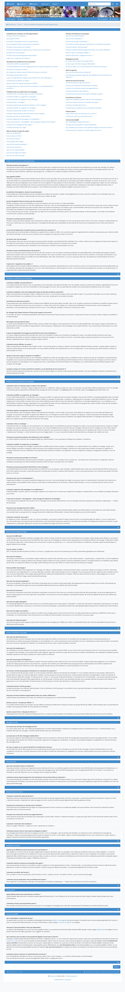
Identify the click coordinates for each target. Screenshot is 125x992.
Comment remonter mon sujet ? (16, 127)
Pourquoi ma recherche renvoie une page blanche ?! (82, 88)
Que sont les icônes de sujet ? (15, 155)
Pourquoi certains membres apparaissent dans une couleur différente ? (88, 50)
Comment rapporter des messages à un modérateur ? (23, 119)
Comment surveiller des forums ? (76, 105)
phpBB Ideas (100, 929)
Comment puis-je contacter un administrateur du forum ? (84, 130)
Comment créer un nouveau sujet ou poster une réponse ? (24, 94)
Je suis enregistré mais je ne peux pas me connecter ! (23, 44)
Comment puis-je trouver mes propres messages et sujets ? (84, 94)
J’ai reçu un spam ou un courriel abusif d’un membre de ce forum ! (86, 66)
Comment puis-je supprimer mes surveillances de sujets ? (84, 108)
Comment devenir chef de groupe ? (77, 47)
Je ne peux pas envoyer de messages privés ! (80, 61)
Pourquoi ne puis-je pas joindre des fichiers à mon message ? (25, 113)
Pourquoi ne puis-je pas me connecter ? (18, 47)
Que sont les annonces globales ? (16, 144)
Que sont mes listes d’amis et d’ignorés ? (78, 72)
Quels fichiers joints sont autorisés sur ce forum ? (81, 113)
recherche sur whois (12, 941)
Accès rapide (11, 19)
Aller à (116, 967)
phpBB (16, 328)
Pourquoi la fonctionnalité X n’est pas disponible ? (81, 125)
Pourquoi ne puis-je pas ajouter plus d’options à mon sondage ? (26, 105)
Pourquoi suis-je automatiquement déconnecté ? (21, 55)
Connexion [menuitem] (114, 19)
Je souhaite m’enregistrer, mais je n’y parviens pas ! (22, 41)
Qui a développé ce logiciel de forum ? (78, 122)
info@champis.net (71, 976)
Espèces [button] (22, 4)
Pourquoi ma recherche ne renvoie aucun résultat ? (82, 85)
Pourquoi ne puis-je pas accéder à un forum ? (20, 111)
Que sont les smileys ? (13, 139)
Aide (29, 19)
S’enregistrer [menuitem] (104, 19)
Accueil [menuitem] (11, 4)
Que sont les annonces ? (14, 147)
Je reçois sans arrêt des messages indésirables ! (80, 64)
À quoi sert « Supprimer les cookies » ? (18, 58)
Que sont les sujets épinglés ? (15, 150)
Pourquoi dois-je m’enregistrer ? (16, 36)
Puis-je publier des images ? (15, 141)
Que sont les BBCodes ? (13, 133)
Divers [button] (54, 4)
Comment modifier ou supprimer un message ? (21, 97)
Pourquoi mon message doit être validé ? (19, 125)
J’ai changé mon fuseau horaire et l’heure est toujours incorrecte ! (26, 72)
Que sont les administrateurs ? (75, 36)
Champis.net (13, 972)
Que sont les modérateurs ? (74, 38)
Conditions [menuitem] (67, 980)
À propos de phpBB (65, 922)
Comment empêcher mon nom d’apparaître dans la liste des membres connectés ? (32, 66)
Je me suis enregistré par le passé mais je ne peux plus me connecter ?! (28, 50)
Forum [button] (45, 4)
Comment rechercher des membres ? (77, 91)
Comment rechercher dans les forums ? (78, 83)
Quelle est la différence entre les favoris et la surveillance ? (84, 99)
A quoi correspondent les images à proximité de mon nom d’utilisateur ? (29, 78)
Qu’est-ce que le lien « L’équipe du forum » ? (79, 55)
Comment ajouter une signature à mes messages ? (22, 99)
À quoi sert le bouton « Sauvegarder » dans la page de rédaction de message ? (31, 122)
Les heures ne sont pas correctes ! (17, 69)
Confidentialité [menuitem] (58, 980)
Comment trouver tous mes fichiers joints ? (79, 116)
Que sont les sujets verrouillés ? (16, 153)
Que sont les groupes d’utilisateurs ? (77, 41)
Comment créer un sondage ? (15, 102)
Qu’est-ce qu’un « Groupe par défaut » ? (78, 53)
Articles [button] (34, 4)
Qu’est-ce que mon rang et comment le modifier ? (22, 83)
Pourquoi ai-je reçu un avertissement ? (18, 116)
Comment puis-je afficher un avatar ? (18, 81)
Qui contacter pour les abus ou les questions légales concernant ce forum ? (89, 127)
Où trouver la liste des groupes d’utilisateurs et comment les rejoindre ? (88, 44)
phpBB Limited (57, 920)
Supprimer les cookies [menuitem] (92, 972)
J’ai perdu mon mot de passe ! (15, 53)
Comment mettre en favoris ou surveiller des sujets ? (82, 102)
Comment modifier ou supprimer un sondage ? (21, 108)
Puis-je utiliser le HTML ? (14, 136)
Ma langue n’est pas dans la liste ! (16, 75)
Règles (21, 19)
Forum (20, 972)
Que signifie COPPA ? (13, 38)
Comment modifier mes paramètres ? (18, 64)
